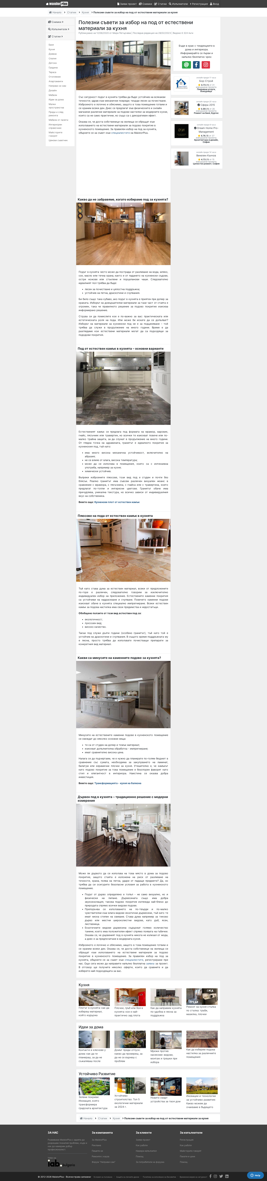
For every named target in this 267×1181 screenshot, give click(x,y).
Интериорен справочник (55, 126)
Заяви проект (128, 3)
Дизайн (53, 90)
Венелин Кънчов (206, 155)
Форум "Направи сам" (103, 1162)
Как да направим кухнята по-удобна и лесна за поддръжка (166, 1011)
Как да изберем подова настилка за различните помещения (201, 1053)
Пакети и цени (187, 1156)
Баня (51, 44)
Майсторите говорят (55, 134)
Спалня (52, 58)
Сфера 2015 (208, 104)
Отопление (55, 76)
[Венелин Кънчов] (181, 158)
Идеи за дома (56, 99)
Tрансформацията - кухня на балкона (117, 783)
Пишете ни (97, 1151)
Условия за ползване (102, 1177)
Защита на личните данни (127, 1177)
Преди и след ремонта (56, 114)
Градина (53, 67)
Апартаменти (56, 81)
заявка (150, 963)
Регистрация (199, 3)
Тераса (52, 72)
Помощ (139, 1156)
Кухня (52, 49)
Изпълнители (179, 3)
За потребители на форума (150, 1162)
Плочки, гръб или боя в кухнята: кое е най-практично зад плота (128, 1011)
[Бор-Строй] (181, 84)
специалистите (120, 132)
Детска (53, 63)
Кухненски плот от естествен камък (117, 502)
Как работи (142, 1145)
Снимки (147, 3)
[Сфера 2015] (181, 108)
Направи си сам (57, 85)
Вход (215, 3)
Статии (162, 3)
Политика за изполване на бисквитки (159, 1177)
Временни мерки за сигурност (193, 1177)
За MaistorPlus (99, 1139)
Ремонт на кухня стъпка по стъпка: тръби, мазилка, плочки (201, 1010)
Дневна (53, 53)
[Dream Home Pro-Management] (181, 131)
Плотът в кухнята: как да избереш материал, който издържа (94, 1011)
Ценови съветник (58, 140)
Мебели (53, 95)
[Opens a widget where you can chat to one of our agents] (255, 1175)
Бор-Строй (206, 80)
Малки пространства (56, 106)
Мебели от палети (58, 120)
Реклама (96, 1145)
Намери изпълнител (146, 1151)
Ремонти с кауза (100, 1156)
